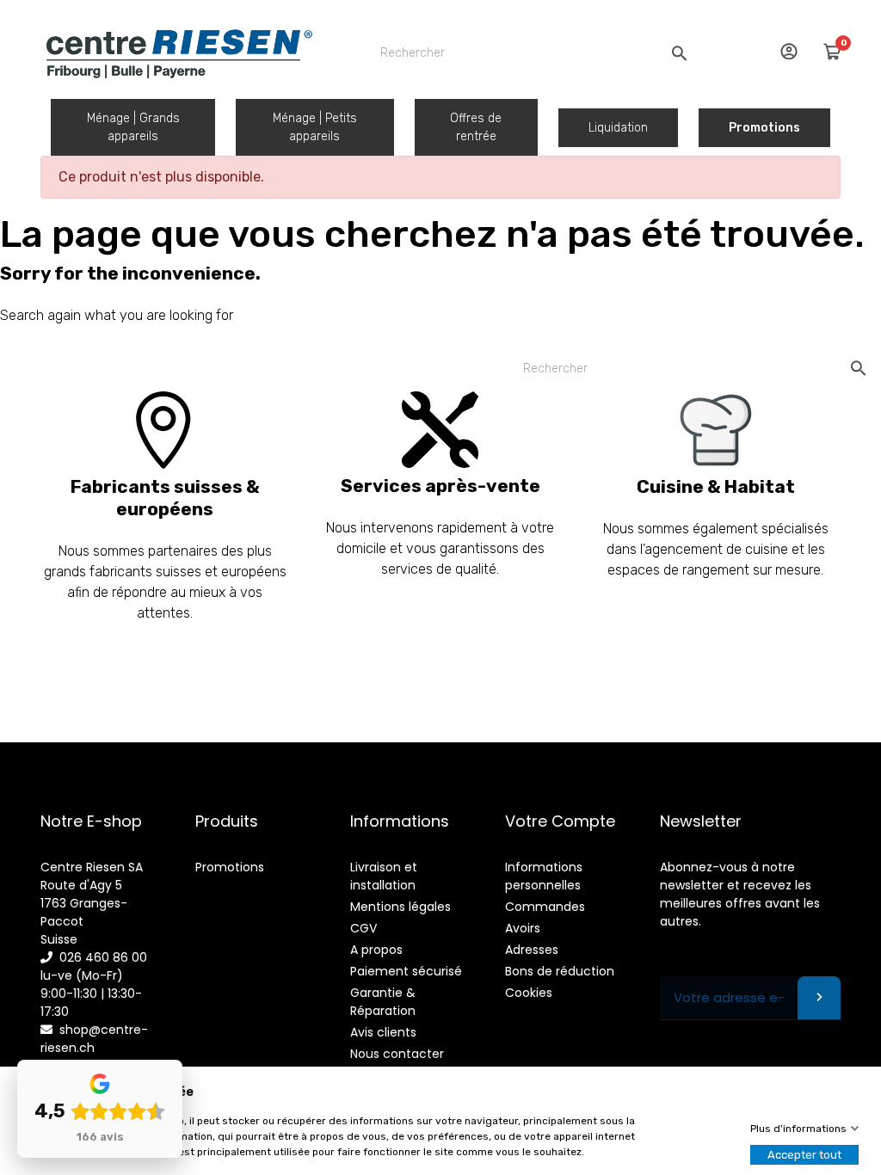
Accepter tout (804, 1154)
